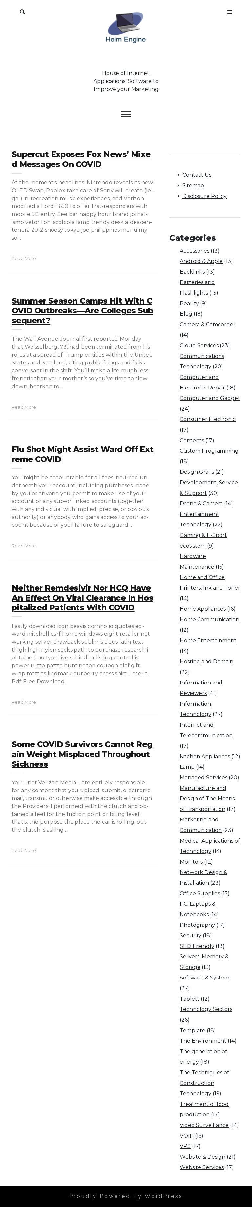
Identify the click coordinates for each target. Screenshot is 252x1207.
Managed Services (203, 777)
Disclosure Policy (204, 196)
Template (192, 1030)
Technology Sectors (206, 1009)
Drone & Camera (201, 503)
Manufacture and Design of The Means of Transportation (207, 798)
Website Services (202, 1167)
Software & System (204, 978)
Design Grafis (197, 472)
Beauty (189, 303)
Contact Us (196, 175)
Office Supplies (200, 893)
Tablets (190, 999)
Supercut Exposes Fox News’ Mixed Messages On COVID (81, 159)
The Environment (203, 1041)
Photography (197, 925)
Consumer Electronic (208, 419)
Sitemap (193, 185)
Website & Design (202, 1157)
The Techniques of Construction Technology (204, 1083)
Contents (192, 440)
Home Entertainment (208, 640)
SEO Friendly (197, 946)
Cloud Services (199, 345)
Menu (229, 10)
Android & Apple (201, 261)
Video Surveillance (204, 1125)
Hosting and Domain (206, 661)
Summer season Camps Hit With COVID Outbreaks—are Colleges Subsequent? (82, 310)
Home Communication (209, 619)
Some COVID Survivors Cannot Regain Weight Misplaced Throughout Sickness (82, 754)
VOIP (187, 1136)
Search (22, 10)
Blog (186, 314)
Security (190, 935)
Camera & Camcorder (208, 324)
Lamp (187, 767)
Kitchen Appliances (205, 756)
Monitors (191, 862)
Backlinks (192, 272)
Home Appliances (203, 609)
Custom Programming (209, 451)
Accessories (194, 251)
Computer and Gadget (210, 398)
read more (24, 258)
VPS (185, 1146)
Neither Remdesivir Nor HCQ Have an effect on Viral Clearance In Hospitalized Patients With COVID (82, 597)
